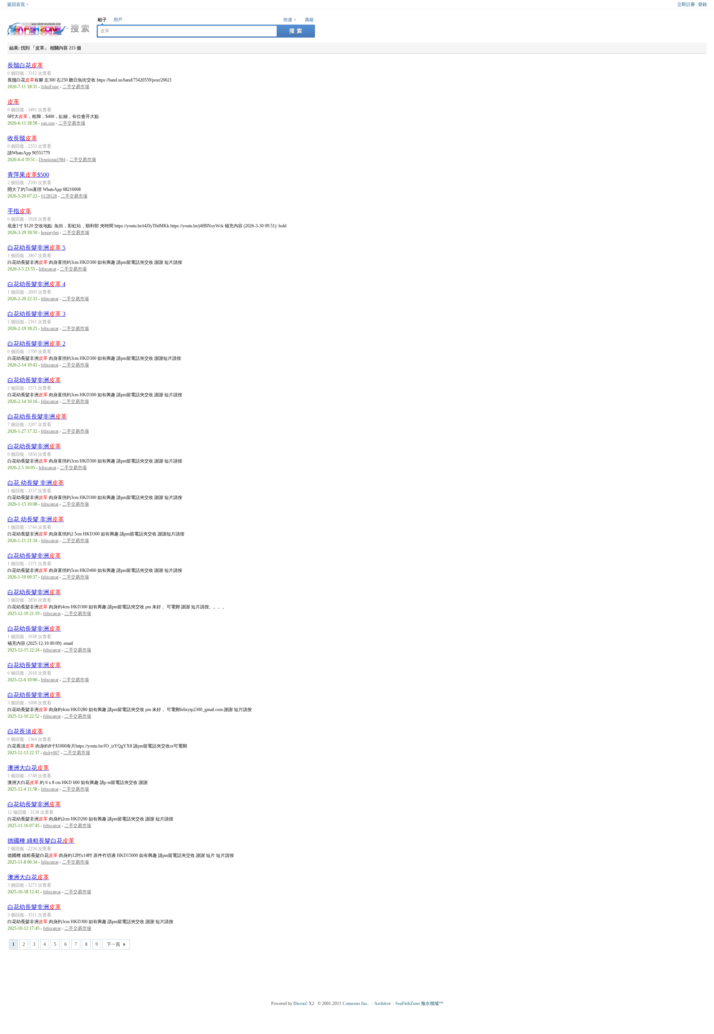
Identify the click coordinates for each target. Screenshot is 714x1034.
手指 (19, 211)
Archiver (382, 1003)
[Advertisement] (358, 972)
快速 (287, 19)
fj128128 (49, 196)
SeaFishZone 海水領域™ (419, 1003)
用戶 (117, 19)
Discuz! (300, 1003)
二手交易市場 (75, 86)
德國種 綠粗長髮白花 (40, 841)
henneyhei (50, 232)
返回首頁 (16, 4)
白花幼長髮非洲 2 (36, 343)
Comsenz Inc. (355, 1003)
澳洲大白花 (28, 768)
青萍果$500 (28, 175)
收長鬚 (22, 138)
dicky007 (51, 752)
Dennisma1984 (52, 159)
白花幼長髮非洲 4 (36, 284)
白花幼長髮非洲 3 (36, 314)
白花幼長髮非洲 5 (36, 247)
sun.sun (48, 123)
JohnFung (50, 86)
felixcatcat (47, 269)
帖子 (102, 19)
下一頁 (113, 944)
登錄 (702, 4)
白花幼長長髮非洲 (37, 416)
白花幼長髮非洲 (34, 380)
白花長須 (25, 731)
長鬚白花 (25, 65)
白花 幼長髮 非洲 (35, 483)
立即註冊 (686, 4)
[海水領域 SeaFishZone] (48, 37)
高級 (309, 19)
